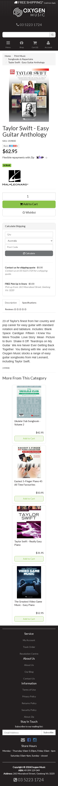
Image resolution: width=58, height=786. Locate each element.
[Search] (52, 34)
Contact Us (29, 678)
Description (11, 302)
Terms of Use (29, 689)
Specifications (29, 302)
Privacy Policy (29, 696)
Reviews (9, 309)
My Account (29, 640)
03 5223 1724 (30, 779)
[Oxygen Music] (29, 11)
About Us (29, 665)
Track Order (29, 647)
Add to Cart (30, 204)
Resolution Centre (29, 653)
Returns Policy (29, 703)
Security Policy (29, 710)
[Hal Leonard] (29, 178)
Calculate (30, 253)
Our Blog (29, 671)
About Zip (29, 716)
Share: (6, 146)
